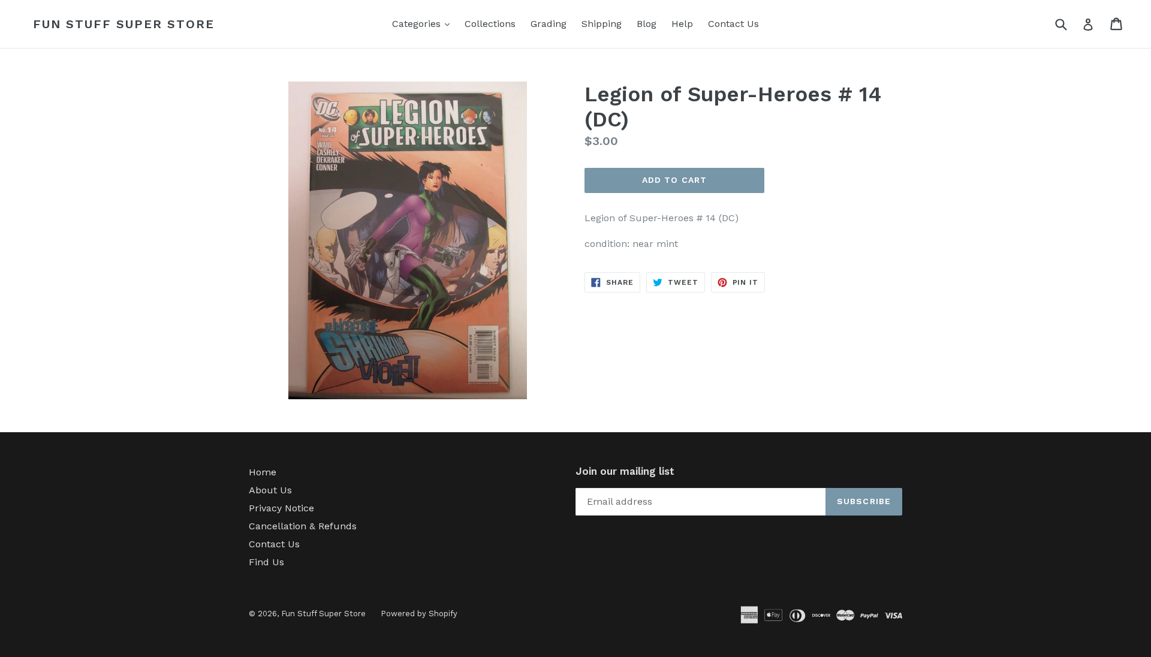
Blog (646, 23)
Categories (424, 23)
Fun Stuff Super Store (124, 24)
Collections (490, 23)
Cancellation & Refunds (303, 526)
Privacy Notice (281, 508)
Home (262, 472)
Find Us (266, 562)
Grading (549, 23)
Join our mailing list (625, 471)
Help (682, 23)
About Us (270, 490)
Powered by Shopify (419, 613)
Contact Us (733, 23)
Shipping (601, 23)
